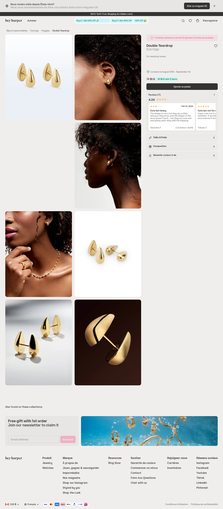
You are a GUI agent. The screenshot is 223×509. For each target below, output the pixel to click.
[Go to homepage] (13, 20)
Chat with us (139, 482)
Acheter (32, 20)
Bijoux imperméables (17, 30)
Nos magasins (71, 477)
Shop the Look (72, 492)
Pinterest (202, 487)
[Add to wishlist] (216, 46)
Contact (136, 472)
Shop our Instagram (75, 482)
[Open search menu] (183, 21)
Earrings (34, 30)
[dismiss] (214, 6)
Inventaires (174, 468)
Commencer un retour (144, 468)
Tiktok (200, 477)
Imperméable (71, 472)
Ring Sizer (114, 463)
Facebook (202, 468)
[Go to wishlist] (190, 21)
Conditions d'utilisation (176, 504)
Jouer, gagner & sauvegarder (81, 468)
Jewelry (47, 463)
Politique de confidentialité (204, 504)
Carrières (173, 463)
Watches (48, 468)
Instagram (202, 463)
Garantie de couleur (143, 463)
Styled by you (71, 487)
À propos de (70, 463)
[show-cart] (198, 21)
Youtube (201, 472)
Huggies (46, 30)
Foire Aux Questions (143, 477)
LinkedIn (201, 482)
